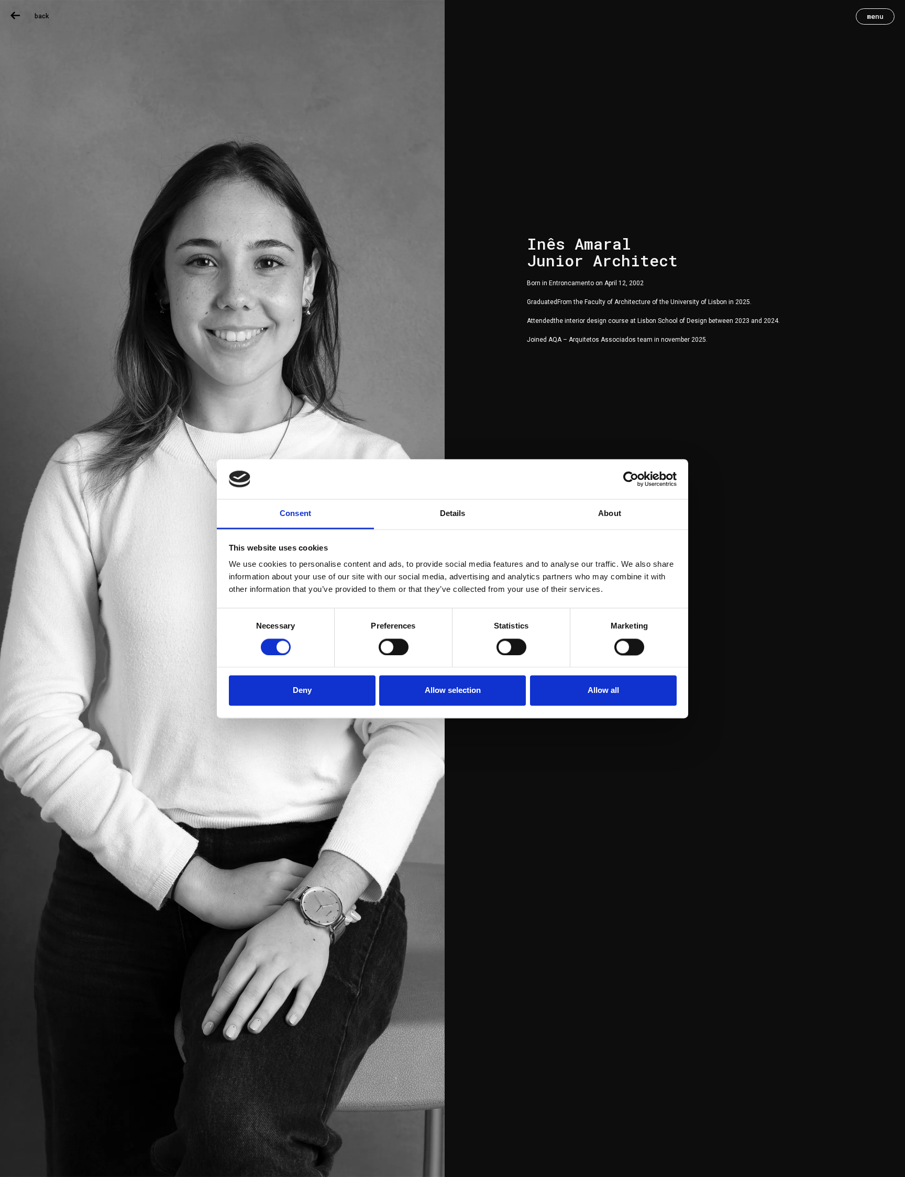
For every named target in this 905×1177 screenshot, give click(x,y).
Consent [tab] (295, 513)
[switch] (394, 646)
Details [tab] (453, 513)
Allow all (603, 690)
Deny (302, 690)
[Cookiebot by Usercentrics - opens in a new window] (631, 479)
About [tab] (609, 513)
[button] (875, 16)
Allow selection (453, 690)
